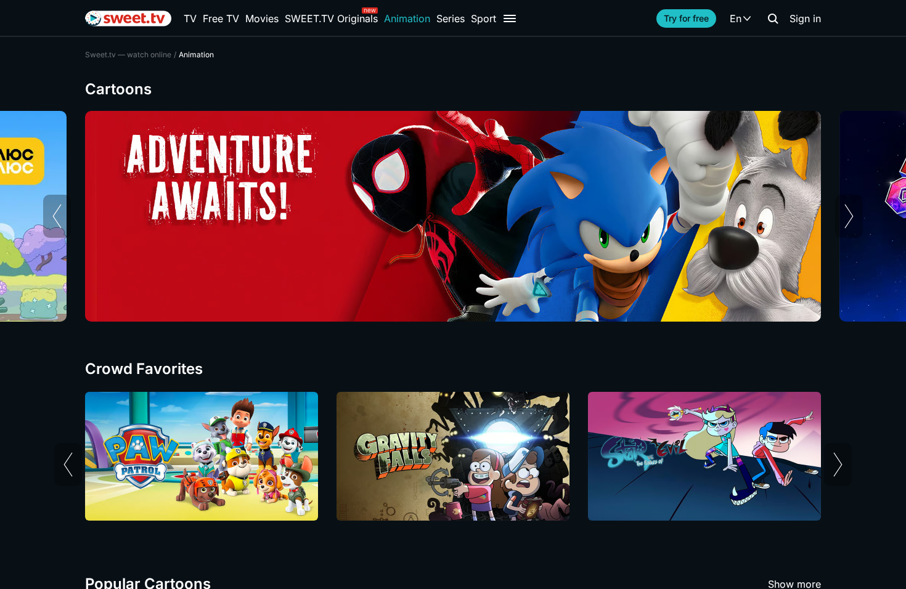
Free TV (221, 18)
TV (190, 18)
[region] (453, 216)
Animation (407, 18)
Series (450, 18)
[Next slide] (849, 216)
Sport (483, 18)
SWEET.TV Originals (331, 18)
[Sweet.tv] (128, 18)
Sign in (805, 18)
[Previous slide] (57, 216)
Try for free (686, 18)
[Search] (772, 18)
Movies (262, 18)
